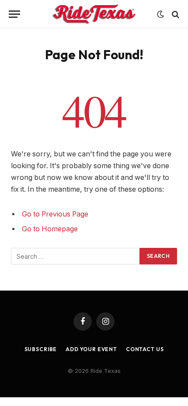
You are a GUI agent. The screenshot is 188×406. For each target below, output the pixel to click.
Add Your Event (91, 349)
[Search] (174, 14)
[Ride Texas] (94, 14)
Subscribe (40, 349)
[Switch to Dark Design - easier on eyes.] (160, 14)
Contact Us (145, 349)
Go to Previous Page (55, 214)
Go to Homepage (50, 229)
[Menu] (14, 14)
